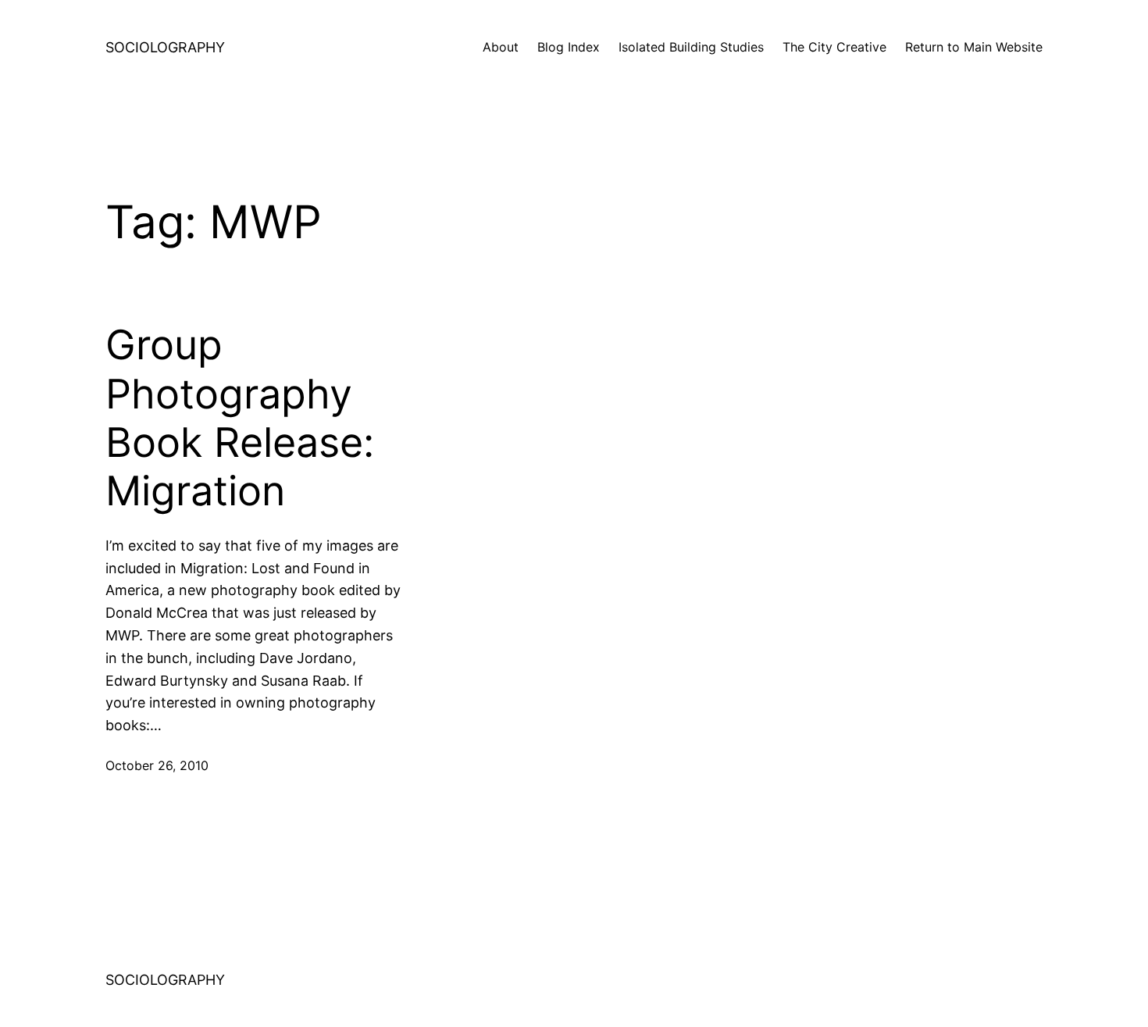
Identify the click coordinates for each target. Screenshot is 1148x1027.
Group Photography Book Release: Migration (239, 418)
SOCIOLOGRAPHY (165, 47)
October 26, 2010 (157, 765)
